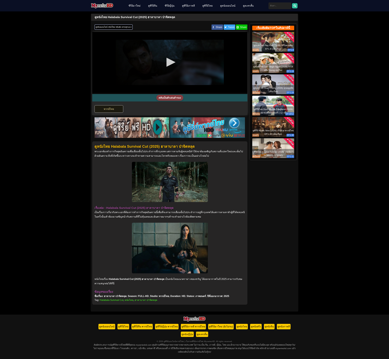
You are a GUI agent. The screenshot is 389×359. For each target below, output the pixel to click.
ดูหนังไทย (242, 326)
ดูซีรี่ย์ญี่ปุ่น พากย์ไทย (167, 326)
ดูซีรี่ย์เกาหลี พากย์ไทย (193, 326)
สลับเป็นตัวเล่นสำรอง (170, 97)
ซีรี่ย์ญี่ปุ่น (169, 5)
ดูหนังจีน (269, 326)
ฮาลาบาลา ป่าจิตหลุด (146, 300)
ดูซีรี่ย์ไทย (207, 5)
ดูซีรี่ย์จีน (152, 5)
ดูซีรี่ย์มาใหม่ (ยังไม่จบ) (221, 326)
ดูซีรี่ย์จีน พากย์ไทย (142, 326)
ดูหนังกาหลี (284, 326)
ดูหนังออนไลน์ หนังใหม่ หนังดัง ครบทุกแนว (114, 27)
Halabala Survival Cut (111, 300)
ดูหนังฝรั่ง (256, 326)
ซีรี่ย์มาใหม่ (135, 5)
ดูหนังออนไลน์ (227, 5)
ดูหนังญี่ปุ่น (187, 334)
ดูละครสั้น (248, 5)
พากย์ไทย (109, 109)
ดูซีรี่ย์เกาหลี (188, 5)
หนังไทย (129, 300)
